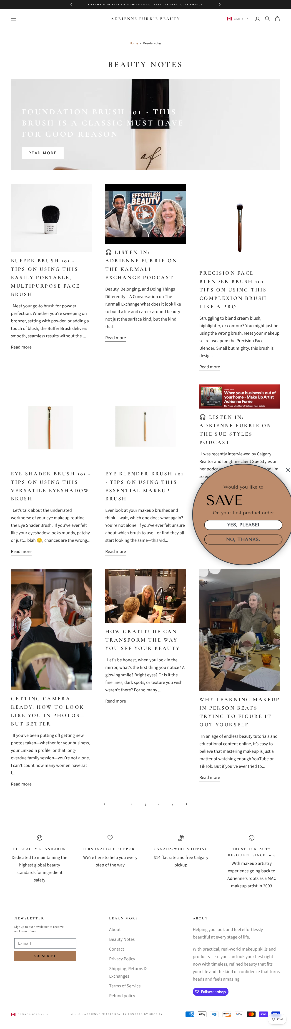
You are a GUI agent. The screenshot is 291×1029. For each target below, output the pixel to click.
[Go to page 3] (186, 804)
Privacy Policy (122, 959)
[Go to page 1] (104, 804)
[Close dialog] (284, 470)
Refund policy (122, 996)
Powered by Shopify (145, 1014)
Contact (116, 949)
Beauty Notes (122, 939)
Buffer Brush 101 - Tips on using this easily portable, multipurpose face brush (45, 278)
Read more (42, 153)
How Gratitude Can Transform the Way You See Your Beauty (142, 640)
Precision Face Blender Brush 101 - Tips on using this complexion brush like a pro (234, 290)
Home (134, 43)
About (115, 929)
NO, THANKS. (240, 539)
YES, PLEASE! (240, 524)
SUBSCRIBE (45, 956)
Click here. (185, 4)
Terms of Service (125, 986)
